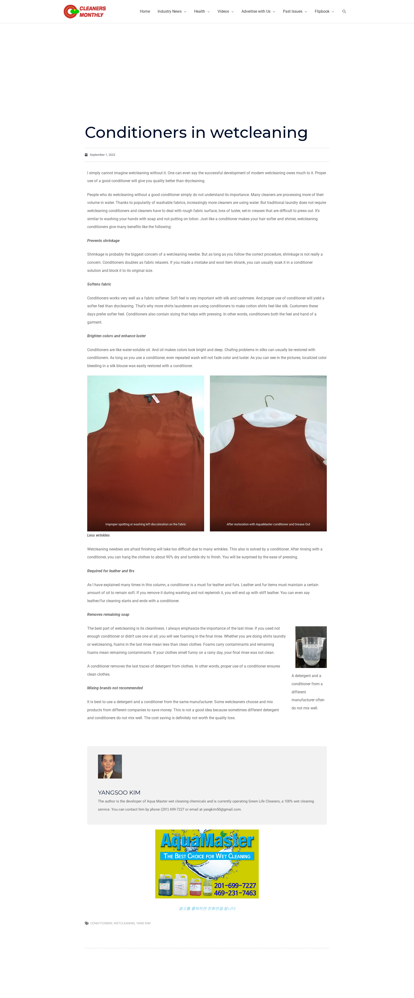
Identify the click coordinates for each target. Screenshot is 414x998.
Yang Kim (143, 923)
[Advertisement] (207, 59)
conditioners (101, 923)
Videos (223, 11)
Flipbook (322, 11)
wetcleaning (124, 923)
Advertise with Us (256, 11)
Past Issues (292, 11)
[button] (344, 11)
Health (199, 11)
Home (145, 11)
